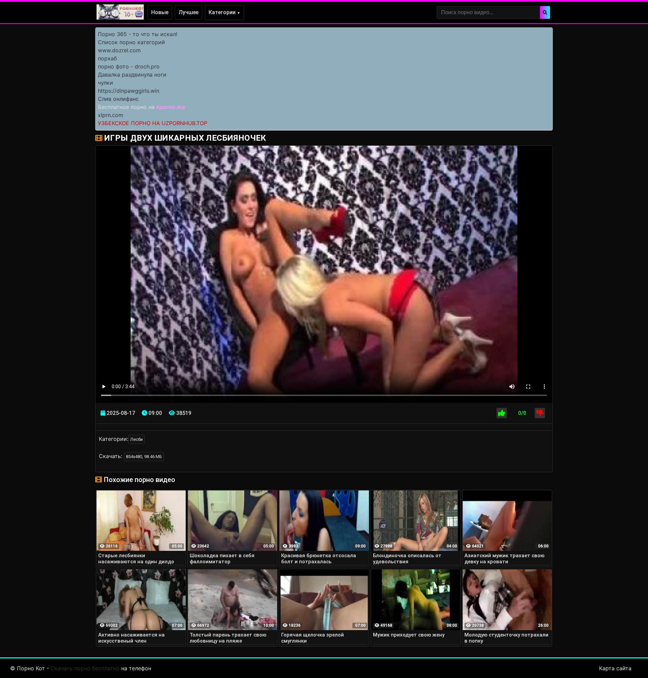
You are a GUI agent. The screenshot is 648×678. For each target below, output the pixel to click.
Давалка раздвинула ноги (132, 74)
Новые (159, 12)
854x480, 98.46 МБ (144, 456)
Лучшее (188, 12)
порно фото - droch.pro (129, 66)
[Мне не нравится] (540, 413)
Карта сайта (615, 668)
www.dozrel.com (119, 50)
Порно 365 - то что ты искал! (137, 34)
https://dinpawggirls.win (128, 90)
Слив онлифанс (118, 98)
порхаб (107, 58)
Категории (224, 12)
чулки (105, 82)
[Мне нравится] (501, 413)
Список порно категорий (131, 42)
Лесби (136, 439)
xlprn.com (110, 115)
